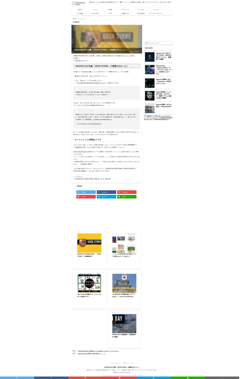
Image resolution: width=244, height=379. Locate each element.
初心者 (110, 9)
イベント (95, 9)
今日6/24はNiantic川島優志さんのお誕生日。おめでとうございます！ (98, 351)
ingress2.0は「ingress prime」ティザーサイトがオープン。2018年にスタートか (163, 70)
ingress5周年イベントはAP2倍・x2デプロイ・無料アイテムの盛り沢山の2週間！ (163, 95)
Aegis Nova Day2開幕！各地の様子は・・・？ (91, 353)
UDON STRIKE (89, 179)
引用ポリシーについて (128, 363)
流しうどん (101, 179)
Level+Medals (141, 13)
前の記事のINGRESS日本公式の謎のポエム (90, 83)
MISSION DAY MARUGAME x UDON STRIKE (119, 168)
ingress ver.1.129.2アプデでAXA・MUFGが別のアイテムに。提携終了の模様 (163, 56)
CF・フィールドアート (156, 13)
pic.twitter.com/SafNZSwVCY (101, 119)
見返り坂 (108, 179)
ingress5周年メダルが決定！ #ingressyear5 (163, 105)
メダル (110, 13)
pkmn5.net (118, 372)
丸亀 (95, 179)
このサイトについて (115, 363)
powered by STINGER (137, 375)
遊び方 (80, 9)
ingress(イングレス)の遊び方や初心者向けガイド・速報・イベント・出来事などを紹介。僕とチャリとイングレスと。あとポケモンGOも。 (122, 370)
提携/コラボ (125, 13)
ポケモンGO (95, 13)
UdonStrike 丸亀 (86, 71)
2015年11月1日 (95, 124)
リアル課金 (80, 13)
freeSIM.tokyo (126, 372)
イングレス (141, 9)
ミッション (156, 9)
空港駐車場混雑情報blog (160, 119)
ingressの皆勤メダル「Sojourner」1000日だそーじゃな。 (163, 81)
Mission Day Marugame (80, 151)
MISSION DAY (79, 179)
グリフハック (125, 9)
